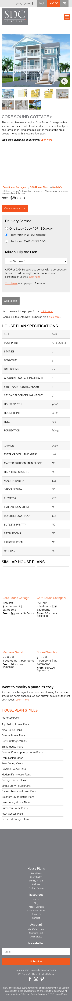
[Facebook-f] (30, 979)
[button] (42, 3)
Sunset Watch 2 (47, 652)
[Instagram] (36, 979)
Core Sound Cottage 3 (51, 598)
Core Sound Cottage (16, 598)
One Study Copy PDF (31, 228)
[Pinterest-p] (42, 979)
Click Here (46, 139)
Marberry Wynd (13, 652)
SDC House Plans (39, 187)
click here (34, 276)
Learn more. (22, 699)
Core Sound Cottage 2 (15, 187)
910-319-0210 (23, 3)
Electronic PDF (27, 235)
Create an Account (15, 208)
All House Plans (11, 717)
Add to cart (10, 300)
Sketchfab (57, 187)
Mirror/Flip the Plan (21, 252)
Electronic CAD (27, 241)
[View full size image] (36, 60)
